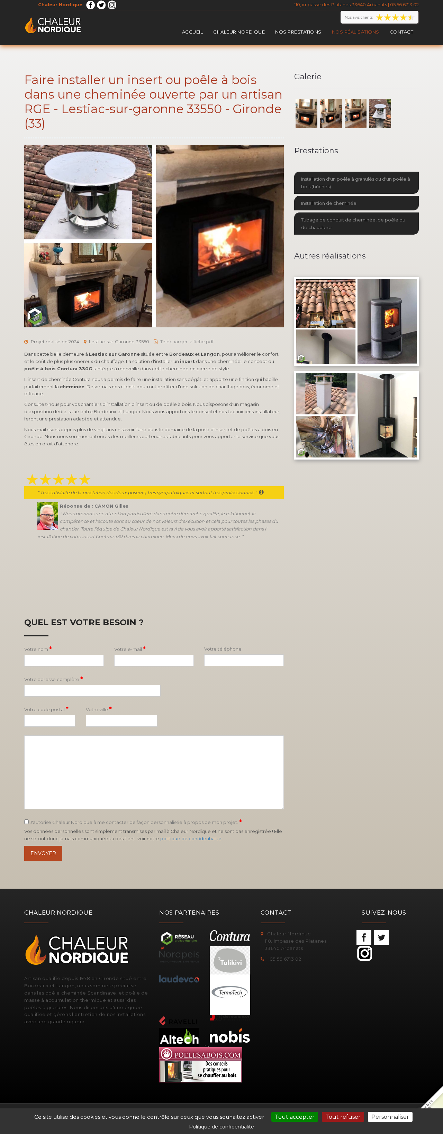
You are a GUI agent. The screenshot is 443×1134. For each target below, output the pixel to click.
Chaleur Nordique (239, 32)
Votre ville (99, 709)
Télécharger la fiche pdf (187, 341)
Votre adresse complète (53, 679)
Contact (402, 32)
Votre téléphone (223, 649)
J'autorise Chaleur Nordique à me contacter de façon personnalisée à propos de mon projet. (135, 822)
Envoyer (43, 853)
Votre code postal (46, 709)
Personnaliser (390, 1117)
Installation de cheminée (328, 203)
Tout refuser (343, 1117)
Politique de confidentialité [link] (221, 1127)
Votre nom (38, 649)
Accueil (192, 32)
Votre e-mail (130, 649)
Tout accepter (295, 1117)
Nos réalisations (355, 32)
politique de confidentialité (191, 838)
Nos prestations (298, 32)
